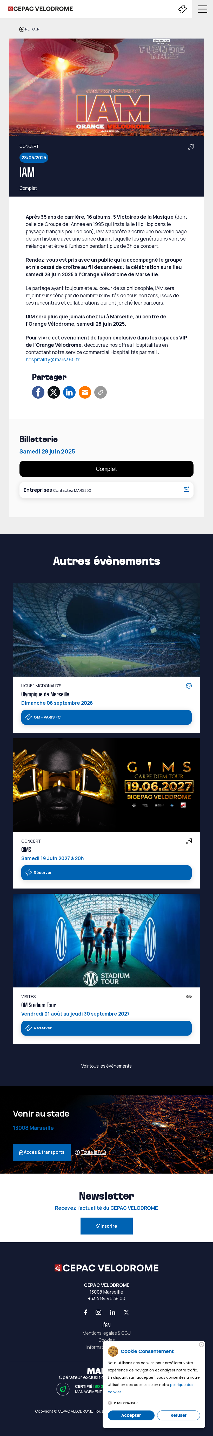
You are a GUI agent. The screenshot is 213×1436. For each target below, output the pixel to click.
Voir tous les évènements (106, 1066)
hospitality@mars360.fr (52, 359)
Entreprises (57, 490)
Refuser (179, 1415)
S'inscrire (106, 1226)
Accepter (131, 1415)
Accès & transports (43, 1152)
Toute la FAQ (93, 1152)
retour (31, 29)
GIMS (26, 850)
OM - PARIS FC (47, 717)
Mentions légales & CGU (107, 1333)
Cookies (106, 1340)
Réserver (42, 872)
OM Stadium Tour (38, 1005)
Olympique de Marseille (45, 694)
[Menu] (201, 9)
